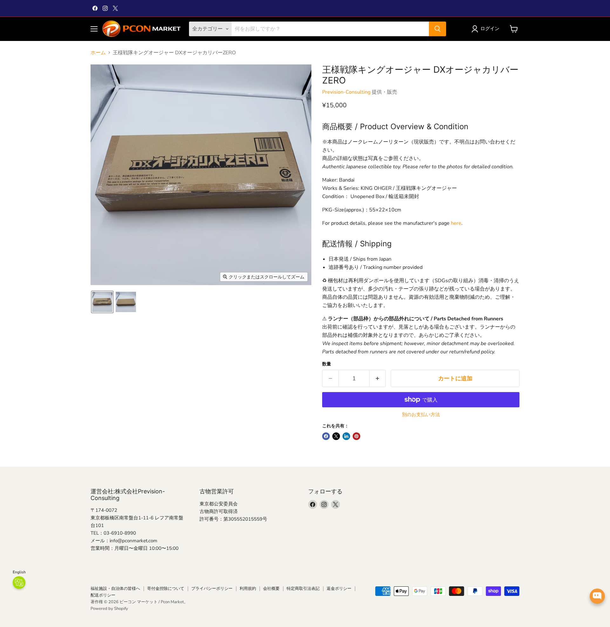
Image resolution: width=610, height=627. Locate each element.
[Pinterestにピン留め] (356, 436)
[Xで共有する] (336, 436)
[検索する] (437, 29)
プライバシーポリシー (212, 588)
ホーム (98, 53)
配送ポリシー (103, 595)
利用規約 (248, 588)
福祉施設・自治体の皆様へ (115, 588)
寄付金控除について (165, 588)
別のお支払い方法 (421, 414)
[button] (486, 29)
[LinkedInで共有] (346, 436)
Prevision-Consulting (346, 92)
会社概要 (271, 588)
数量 (326, 364)
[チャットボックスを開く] (597, 596)
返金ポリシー (339, 588)
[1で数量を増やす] (377, 378)
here (456, 223)
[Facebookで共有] (326, 436)
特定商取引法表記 (303, 588)
